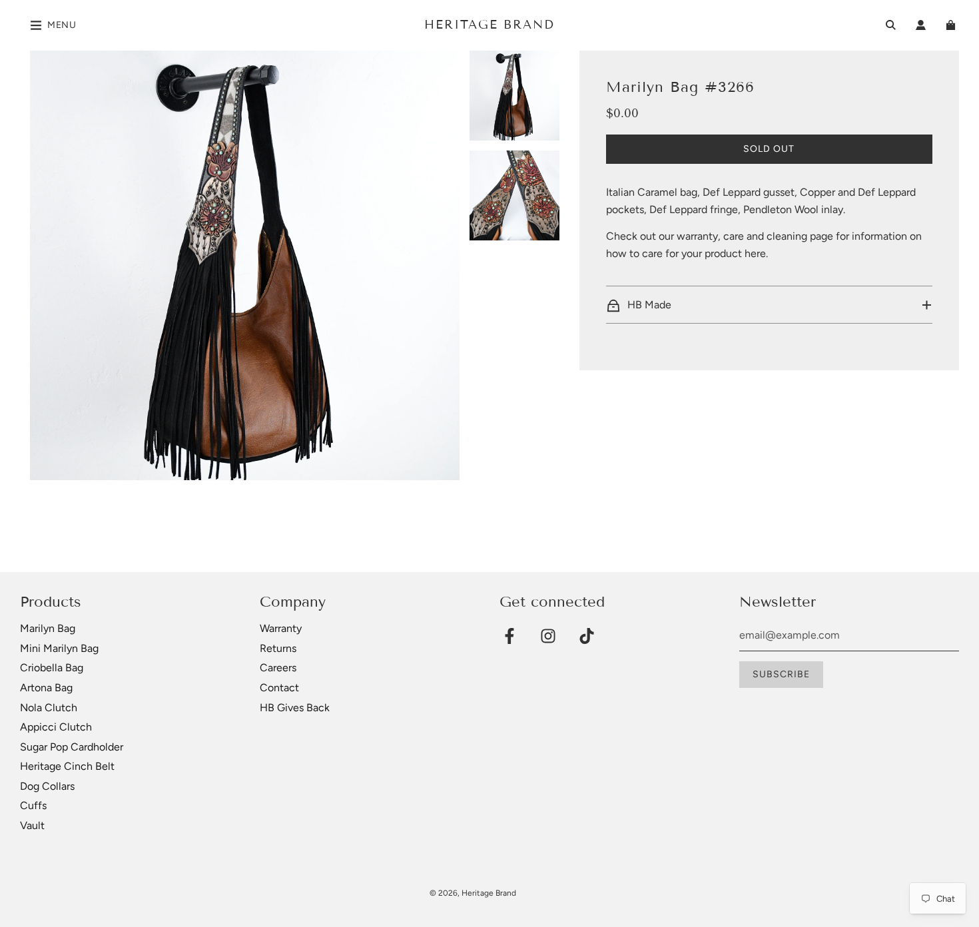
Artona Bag (46, 687)
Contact (279, 687)
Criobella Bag (51, 667)
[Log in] (921, 25)
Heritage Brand (489, 24)
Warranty (281, 628)
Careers (278, 667)
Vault (32, 825)
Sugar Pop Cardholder (71, 747)
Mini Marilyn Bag (59, 648)
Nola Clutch (48, 707)
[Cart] (952, 25)
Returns (278, 648)
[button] (769, 305)
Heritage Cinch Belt (67, 766)
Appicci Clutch (56, 727)
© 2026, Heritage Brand (473, 893)
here (755, 254)
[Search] (891, 25)
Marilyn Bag (47, 628)
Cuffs (33, 805)
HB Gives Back (295, 707)
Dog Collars (47, 786)
